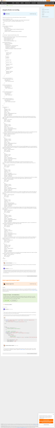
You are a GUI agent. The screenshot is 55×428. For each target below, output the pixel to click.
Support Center (32, 0)
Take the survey (6, 300)
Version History (27, 2)
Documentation (37, 0)
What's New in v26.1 (8, 296)
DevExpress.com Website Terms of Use (22, 427)
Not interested (14, 300)
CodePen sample (34, 290)
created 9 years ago (33, 13)
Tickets (13, 2)
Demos (45, 0)
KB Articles (17, 2)
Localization (34, 2)
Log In (51, 0)
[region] (46, 420)
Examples (22, 2)
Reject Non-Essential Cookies (46, 422)
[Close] (53, 414)
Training (42, 0)
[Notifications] (53, 0)
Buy (29, 0)
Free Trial (48, 0)
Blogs (40, 0)
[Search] (53, 3)
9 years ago (11, 268)
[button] (35, 319)
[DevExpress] (3, 0)
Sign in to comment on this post (32, 353)
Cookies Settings (46, 424)
